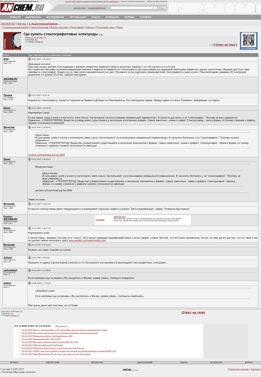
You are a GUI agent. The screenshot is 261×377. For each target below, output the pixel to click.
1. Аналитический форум (43, 24)
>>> (101, 34)
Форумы (129, 17)
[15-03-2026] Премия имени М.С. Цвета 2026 (41, 339)
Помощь (90, 27)
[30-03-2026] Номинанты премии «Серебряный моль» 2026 (47, 336)
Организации (78, 17)
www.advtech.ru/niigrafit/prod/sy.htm (87, 240)
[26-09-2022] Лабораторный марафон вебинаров (42, 345)
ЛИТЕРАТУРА (97, 363)
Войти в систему (59, 27)
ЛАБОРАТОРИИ (52, 363)
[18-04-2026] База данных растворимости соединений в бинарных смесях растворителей (59, 333)
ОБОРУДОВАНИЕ (145, 363)
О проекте (146, 17)
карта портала (79, 8)
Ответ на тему (225, 44)
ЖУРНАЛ (14, 363)
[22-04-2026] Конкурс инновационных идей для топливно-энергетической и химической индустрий (64, 330)
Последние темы (105, 27)
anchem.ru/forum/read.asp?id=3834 (46, 154)
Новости (15, 17)
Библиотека (33, 17)
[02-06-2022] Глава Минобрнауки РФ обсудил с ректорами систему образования (55, 354)
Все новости (61, 326)
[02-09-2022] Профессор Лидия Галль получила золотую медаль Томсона (52, 348)
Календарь (112, 17)
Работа (96, 17)
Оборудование (55, 17)
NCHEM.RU (8, 24)
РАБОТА (184, 363)
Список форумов (39, 27)
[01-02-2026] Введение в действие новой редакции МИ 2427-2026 (49, 342)
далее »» (39, 42)
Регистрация (77, 27)
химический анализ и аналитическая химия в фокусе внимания (91, 1)
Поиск (119, 27)
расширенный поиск (96, 8)
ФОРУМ (248, 363)
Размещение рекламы (238, 369)
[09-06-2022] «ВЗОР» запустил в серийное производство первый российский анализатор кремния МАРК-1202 (68, 351)
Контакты (255, 369)
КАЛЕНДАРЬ (216, 363)
